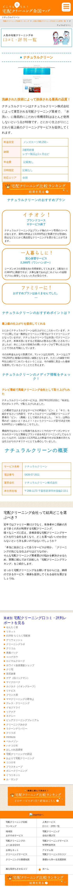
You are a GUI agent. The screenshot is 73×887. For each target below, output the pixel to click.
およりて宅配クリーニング (20, 758)
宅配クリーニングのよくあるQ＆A (15, 843)
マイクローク (13, 682)
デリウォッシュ (14, 640)
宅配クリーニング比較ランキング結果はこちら (36, 596)
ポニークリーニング (16, 770)
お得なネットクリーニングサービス (16, 852)
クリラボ (11, 733)
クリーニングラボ (15, 644)
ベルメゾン (12, 741)
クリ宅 (9, 669)
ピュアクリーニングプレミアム (22, 720)
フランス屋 (12, 694)
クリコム (11, 648)
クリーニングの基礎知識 (17, 859)
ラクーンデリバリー (16, 728)
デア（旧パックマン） (18, 678)
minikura (10, 737)
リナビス (11, 690)
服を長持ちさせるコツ (16, 869)
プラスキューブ (14, 766)
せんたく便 (12, 627)
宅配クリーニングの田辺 (19, 754)
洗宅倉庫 (11, 673)
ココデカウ (12, 657)
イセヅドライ (13, 707)
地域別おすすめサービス (14, 833)
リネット (11, 631)
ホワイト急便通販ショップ (20, 665)
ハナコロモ (12, 745)
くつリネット (13, 775)
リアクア (11, 711)
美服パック (12, 652)
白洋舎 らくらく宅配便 (18, 635)
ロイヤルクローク (15, 661)
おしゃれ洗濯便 (14, 749)
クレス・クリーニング (18, 703)
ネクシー (11, 716)
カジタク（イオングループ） (21, 686)
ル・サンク (12, 779)
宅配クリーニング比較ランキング (16, 824)
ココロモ (11, 762)
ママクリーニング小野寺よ (20, 699)
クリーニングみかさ (16, 724)
